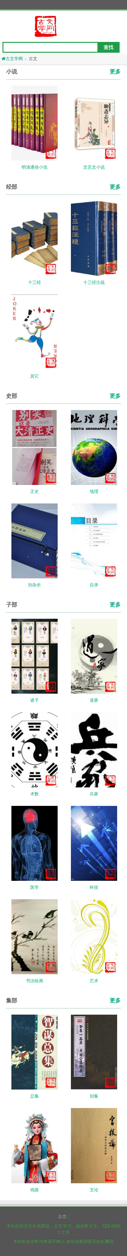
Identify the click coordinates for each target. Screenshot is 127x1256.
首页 (62, 1216)
